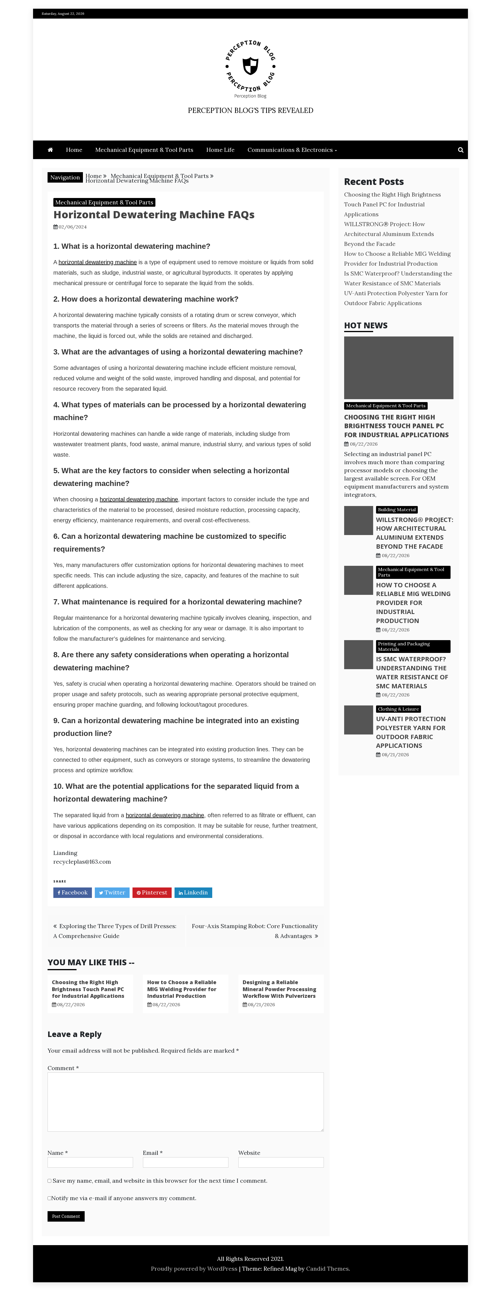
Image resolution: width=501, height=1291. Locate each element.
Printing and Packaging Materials (404, 646)
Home (74, 149)
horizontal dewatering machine (98, 262)
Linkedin (195, 892)
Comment (63, 1068)
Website (249, 1152)
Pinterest (154, 892)
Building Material (397, 509)
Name (58, 1152)
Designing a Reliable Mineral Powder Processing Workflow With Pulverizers (279, 989)
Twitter (114, 892)
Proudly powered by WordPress (195, 1268)
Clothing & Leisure (398, 709)
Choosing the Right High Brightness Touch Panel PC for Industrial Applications (88, 989)
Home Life (220, 149)
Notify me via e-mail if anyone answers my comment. (123, 1198)
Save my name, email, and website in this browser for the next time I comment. (160, 1180)
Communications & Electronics (290, 149)
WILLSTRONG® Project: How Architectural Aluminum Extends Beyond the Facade (389, 233)
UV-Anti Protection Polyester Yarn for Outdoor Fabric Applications (411, 732)
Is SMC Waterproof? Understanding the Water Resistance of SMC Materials (412, 672)
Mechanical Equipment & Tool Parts (144, 149)
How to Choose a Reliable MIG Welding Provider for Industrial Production (181, 989)
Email (153, 1152)
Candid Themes (327, 1268)
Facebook (74, 892)
